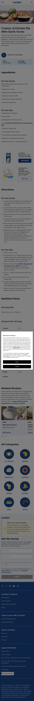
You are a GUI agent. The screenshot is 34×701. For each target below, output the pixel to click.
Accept (17, 366)
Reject (17, 361)
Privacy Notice (16, 347)
